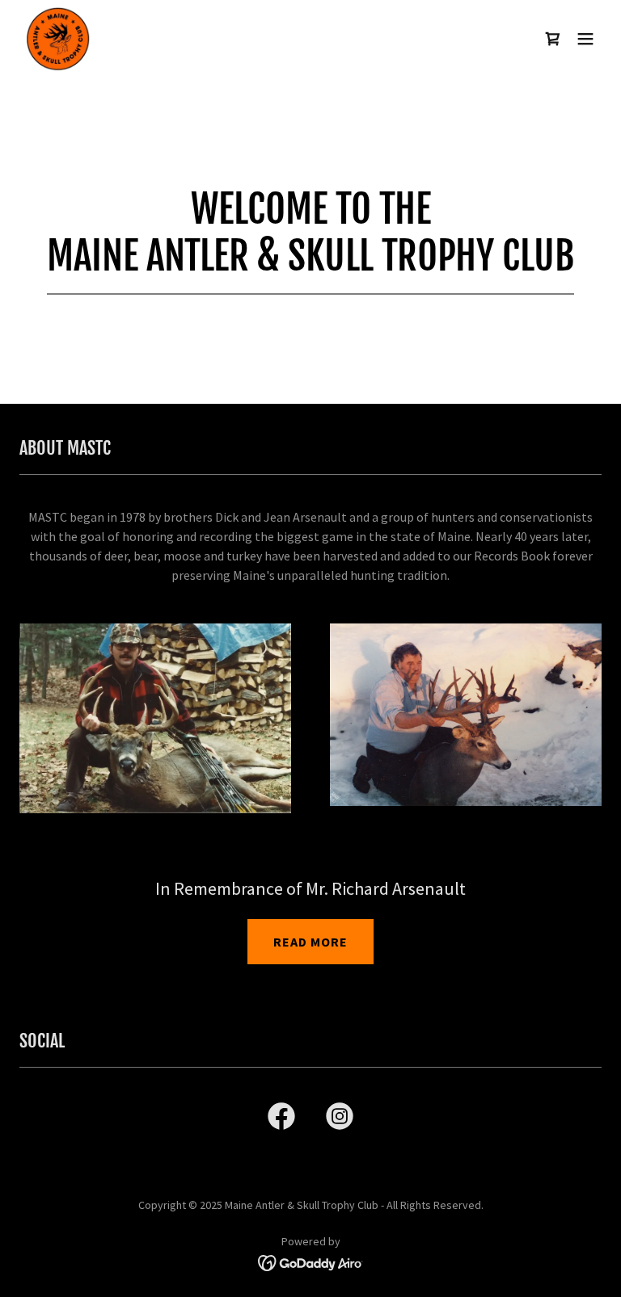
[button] (585, 39)
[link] (58, 38)
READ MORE (310, 942)
